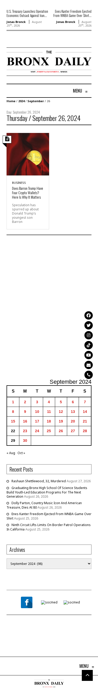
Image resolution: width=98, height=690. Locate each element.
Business (19, 183)
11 (49, 412)
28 (85, 431)
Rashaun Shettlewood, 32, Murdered (38, 481)
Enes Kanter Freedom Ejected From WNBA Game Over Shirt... (72, 13)
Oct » (21, 453)
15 (13, 421)
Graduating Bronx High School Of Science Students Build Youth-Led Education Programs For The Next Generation (47, 492)
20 (73, 421)
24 (37, 431)
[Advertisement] (49, 307)
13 (73, 412)
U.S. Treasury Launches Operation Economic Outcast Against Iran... (27, 13)
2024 (21, 101)
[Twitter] (88, 325)
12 (61, 412)
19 (61, 421)
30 (25, 440)
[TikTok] (88, 345)
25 (49, 431)
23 (25, 431)
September (35, 101)
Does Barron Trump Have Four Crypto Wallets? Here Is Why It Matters (27, 192)
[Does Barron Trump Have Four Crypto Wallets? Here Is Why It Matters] (28, 154)
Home (11, 101)
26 (61, 431)
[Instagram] (88, 335)
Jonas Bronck (16, 22)
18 (49, 421)
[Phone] (88, 375)
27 (73, 431)
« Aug (11, 453)
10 (37, 412)
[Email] (88, 365)
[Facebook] (88, 315)
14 (85, 412)
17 (37, 421)
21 (85, 421)
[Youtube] (88, 355)
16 (25, 421)
